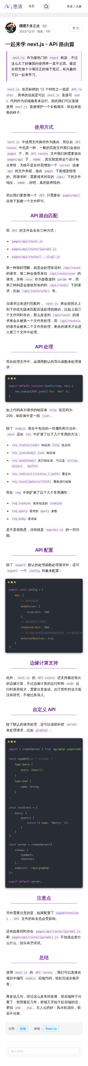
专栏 (31, 6)
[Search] (46, 6)
